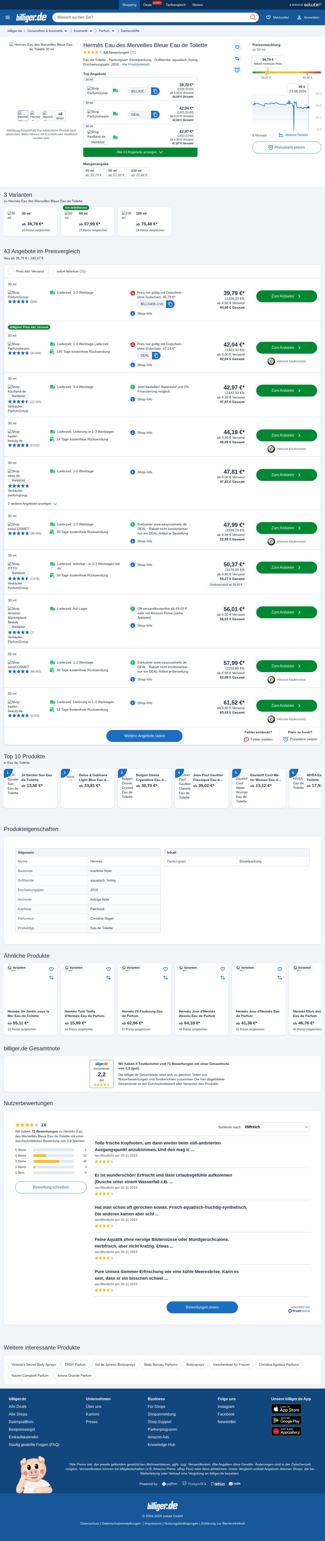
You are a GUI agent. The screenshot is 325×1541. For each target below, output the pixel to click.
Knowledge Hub (161, 1445)
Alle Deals (17, 1407)
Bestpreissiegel (22, 1429)
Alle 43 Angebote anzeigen (137, 152)
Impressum (153, 1523)
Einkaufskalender (23, 1437)
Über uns (93, 1407)
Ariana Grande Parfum (75, 1375)
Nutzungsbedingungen (181, 1523)
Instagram (226, 1407)
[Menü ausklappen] (66, 31)
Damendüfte (130, 31)
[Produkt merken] (237, 47)
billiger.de (15, 31)
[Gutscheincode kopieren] (155, 91)
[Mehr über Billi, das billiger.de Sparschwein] (37, 1474)
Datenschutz (89, 1523)
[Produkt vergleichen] (237, 58)
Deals (152, 4)
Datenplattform (21, 1422)
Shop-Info (145, 313)
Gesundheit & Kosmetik (45, 31)
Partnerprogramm (162, 1429)
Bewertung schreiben (51, 1187)
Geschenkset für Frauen (231, 1364)
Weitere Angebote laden (144, 736)
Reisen (197, 5)
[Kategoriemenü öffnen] (7, 17)
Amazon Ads (158, 1437)
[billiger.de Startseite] (31, 17)
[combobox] (155, 17)
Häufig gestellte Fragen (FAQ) (34, 1445)
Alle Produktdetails (136, 64)
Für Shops (156, 1407)
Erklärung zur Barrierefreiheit (223, 1523)
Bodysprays (195, 1364)
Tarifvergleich (176, 5)
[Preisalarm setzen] (237, 70)
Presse (92, 1422)
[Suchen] (253, 17)
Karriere (92, 1414)
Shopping (129, 5)
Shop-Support (159, 1422)
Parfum (104, 31)
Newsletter (227, 1422)
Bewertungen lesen (202, 1307)
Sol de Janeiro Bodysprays (115, 1364)
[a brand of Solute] (305, 5)
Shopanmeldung (162, 1414)
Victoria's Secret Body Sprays (34, 1364)
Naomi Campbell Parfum (30, 1375)
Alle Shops (18, 1414)
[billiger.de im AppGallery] (291, 1431)
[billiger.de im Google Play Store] (291, 1420)
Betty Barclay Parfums (160, 1364)
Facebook (226, 1414)
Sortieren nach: (229, 1127)
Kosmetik (81, 31)
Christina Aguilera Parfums (279, 1364)
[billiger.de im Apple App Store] (291, 1409)
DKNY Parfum (75, 1364)
